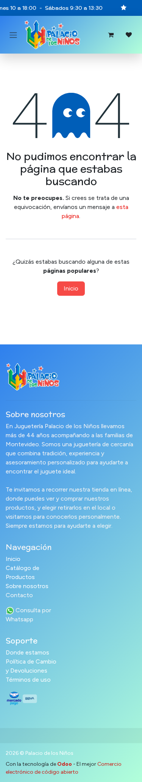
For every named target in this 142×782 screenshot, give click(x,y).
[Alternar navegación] (13, 35)
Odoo (65, 764)
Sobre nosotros (27, 586)
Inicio (71, 288)
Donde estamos (27, 652)
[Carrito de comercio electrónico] (110, 34)
